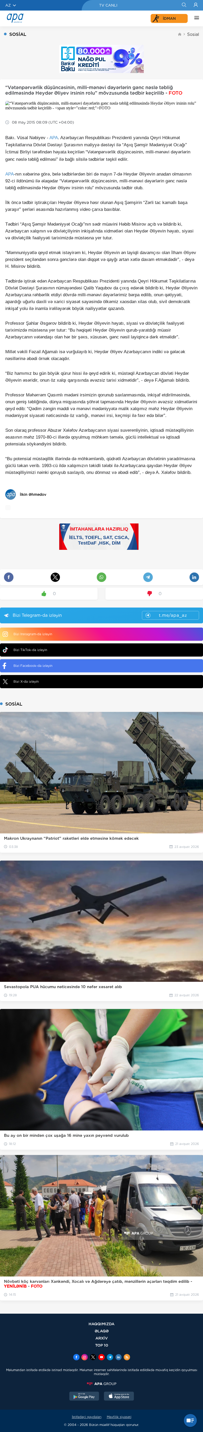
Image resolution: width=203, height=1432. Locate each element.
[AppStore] (119, 1397)
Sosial (193, 34)
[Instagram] (84, 1357)
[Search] (183, 5)
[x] (93, 1357)
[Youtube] (101, 1357)
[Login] (196, 5)
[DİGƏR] (195, 18)
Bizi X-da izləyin (26, 681)
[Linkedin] (118, 1357)
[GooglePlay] (84, 1397)
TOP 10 (101, 1345)
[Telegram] (110, 1357)
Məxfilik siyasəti (119, 1417)
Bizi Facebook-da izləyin (32, 666)
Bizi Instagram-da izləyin (32, 634)
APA (53, 137)
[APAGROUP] (101, 1383)
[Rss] (127, 1357)
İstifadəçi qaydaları (87, 1417)
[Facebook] (76, 1357)
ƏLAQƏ (102, 1331)
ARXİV (101, 1338)
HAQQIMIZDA (101, 1324)
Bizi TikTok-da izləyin (30, 650)
